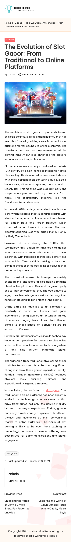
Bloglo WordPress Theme (41, 535)
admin (14, 474)
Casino (10, 39)
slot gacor (52, 390)
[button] (17, 481)
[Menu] (64, 9)
